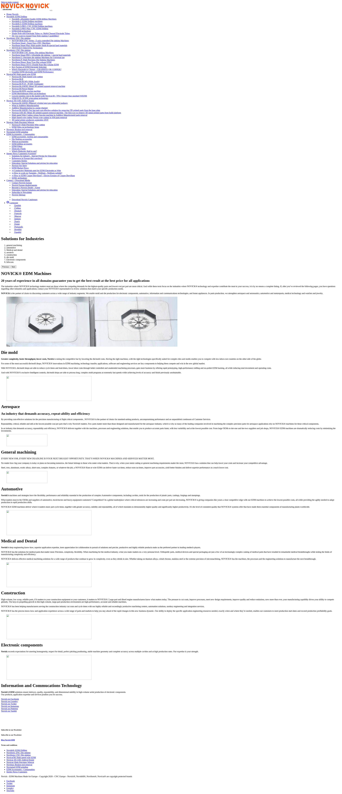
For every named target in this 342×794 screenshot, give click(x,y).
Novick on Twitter (9, 704)
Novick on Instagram (10, 706)
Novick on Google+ (9, 701)
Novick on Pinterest (9, 709)
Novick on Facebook (10, 699)
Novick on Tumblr (9, 711)
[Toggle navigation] (51, 10)
